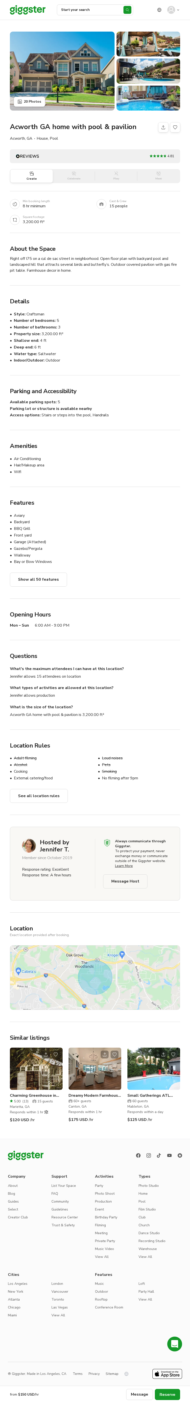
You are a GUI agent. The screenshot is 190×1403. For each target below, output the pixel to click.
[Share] (163, 127)
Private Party (105, 1241)
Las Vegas (59, 1307)
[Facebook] (138, 1155)
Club (142, 1217)
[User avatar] (171, 10)
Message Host (125, 881)
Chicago (14, 1307)
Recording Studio (152, 1241)
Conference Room (109, 1307)
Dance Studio (149, 1233)
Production (103, 1201)
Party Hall (146, 1291)
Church (144, 1225)
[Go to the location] (36, 1069)
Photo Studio (149, 1185)
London (57, 1283)
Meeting (101, 1233)
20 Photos (32, 101)
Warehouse (148, 1249)
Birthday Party (106, 1217)
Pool (142, 1201)
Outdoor (101, 1291)
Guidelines (59, 1209)
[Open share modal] (46, 1054)
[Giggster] (28, 10)
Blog (11, 1193)
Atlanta (14, 1299)
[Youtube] (169, 1155)
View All (102, 1256)
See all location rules (39, 796)
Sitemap (112, 1373)
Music (99, 1283)
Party (99, 1185)
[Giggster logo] (26, 1155)
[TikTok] (159, 1155)
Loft (142, 1283)
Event (99, 1209)
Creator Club (18, 1217)
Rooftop (101, 1299)
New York (15, 1291)
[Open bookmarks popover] (175, 127)
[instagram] (148, 1155)
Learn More (124, 866)
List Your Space (63, 1185)
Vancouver (59, 1291)
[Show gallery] (62, 71)
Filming (100, 1225)
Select (13, 1209)
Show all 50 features (38, 579)
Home (143, 1193)
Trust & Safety (63, 1225)
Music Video (104, 1249)
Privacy (94, 1373)
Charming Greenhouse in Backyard (33, 1095)
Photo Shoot (105, 1193)
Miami (12, 1315)
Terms (78, 1373)
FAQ (54, 1193)
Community (60, 1201)
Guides (13, 1201)
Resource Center (64, 1217)
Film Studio (147, 1209)
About (13, 1185)
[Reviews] (180, 1155)
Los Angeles (17, 1283)
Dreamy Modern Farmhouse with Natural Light (94, 1095)
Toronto (57, 1299)
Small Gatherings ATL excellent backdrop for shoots (149, 1095)
